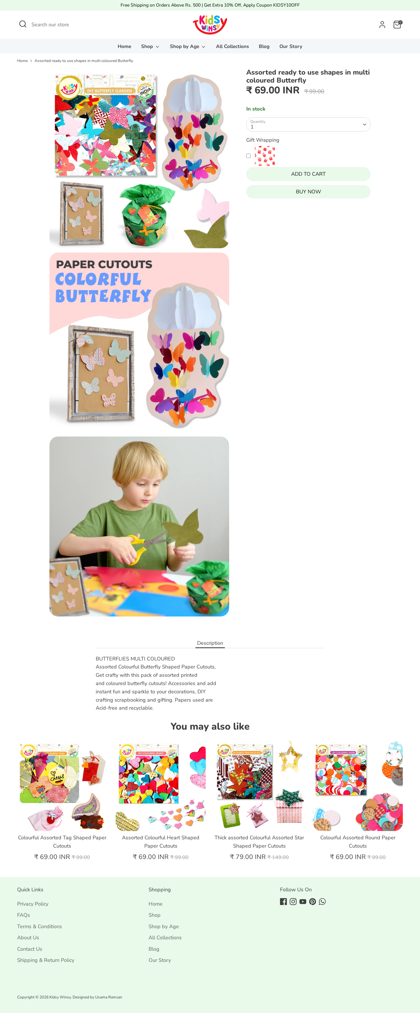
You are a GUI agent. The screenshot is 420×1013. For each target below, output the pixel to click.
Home (124, 46)
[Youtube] (302, 901)
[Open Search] (23, 24)
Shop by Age (185, 46)
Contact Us (29, 949)
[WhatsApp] (322, 901)
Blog (264, 46)
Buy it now (308, 192)
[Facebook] (283, 901)
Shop (147, 46)
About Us (28, 937)
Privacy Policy (32, 903)
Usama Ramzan (108, 997)
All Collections (232, 46)
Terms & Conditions (39, 926)
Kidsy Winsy (60, 997)
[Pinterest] (312, 901)
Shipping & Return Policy (45, 960)
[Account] (382, 24)
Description (210, 643)
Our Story (290, 46)
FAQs (23, 915)
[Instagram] (293, 901)
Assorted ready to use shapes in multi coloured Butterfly (84, 60)
